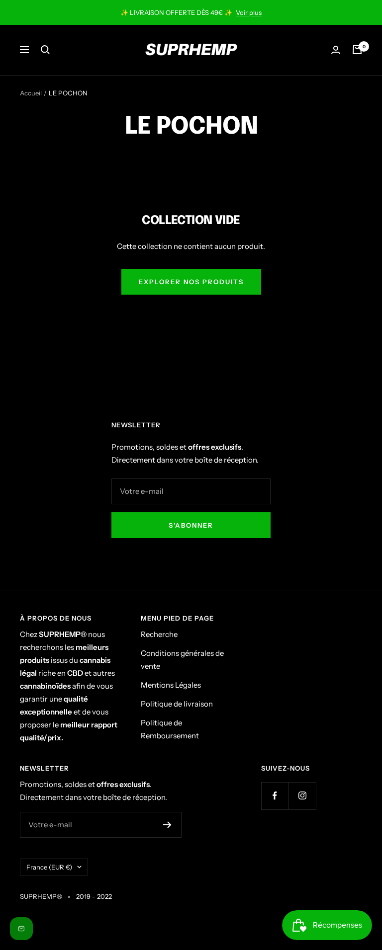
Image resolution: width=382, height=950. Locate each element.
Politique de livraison (177, 704)
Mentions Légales (171, 685)
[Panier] (357, 49)
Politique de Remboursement (170, 729)
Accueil (31, 93)
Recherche (159, 634)
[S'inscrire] (167, 824)
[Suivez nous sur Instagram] (302, 795)
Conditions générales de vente (182, 659)
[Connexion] (335, 50)
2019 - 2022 (94, 896)
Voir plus (249, 12)
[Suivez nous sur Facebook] (274, 795)
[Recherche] (45, 49)
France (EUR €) (49, 867)
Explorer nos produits (191, 282)
